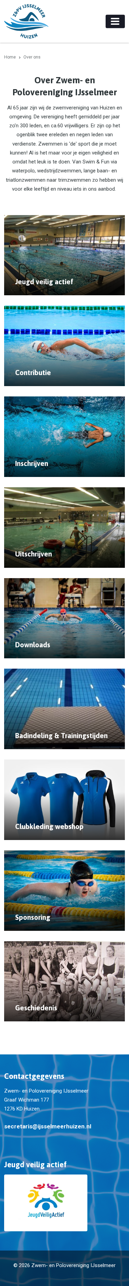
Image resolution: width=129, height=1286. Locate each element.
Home (10, 57)
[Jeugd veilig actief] (64, 1203)
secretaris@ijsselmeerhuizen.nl (47, 1126)
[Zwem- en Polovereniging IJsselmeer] (26, 21)
